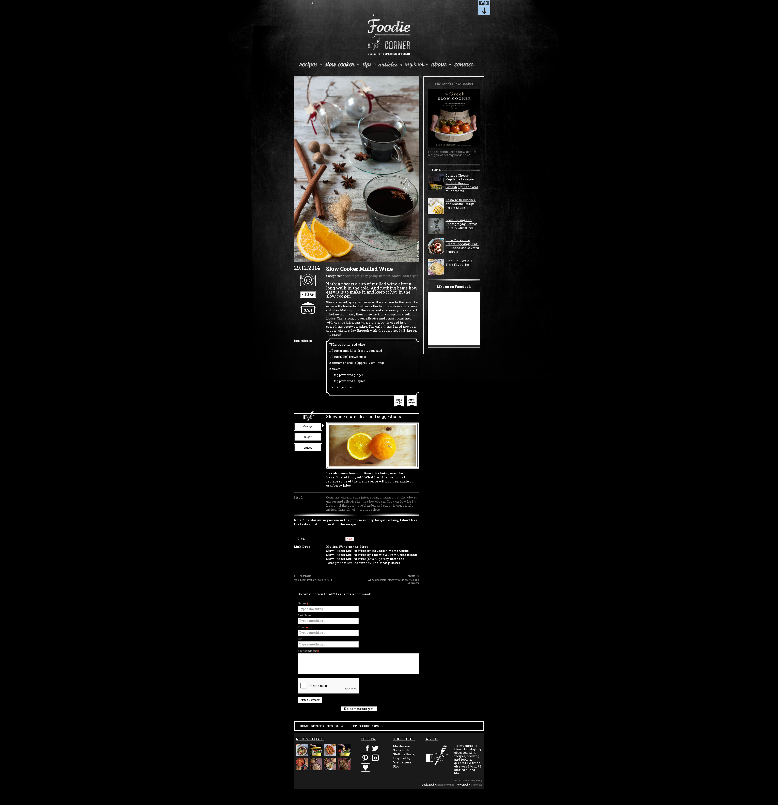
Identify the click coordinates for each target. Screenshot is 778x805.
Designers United (445, 784)
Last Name (305, 615)
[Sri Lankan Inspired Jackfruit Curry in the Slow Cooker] (330, 764)
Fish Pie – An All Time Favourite (459, 263)
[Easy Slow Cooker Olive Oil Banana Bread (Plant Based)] (344, 764)
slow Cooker (342, 64)
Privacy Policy (475, 780)
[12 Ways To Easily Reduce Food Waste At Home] (316, 750)
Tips (368, 64)
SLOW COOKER (346, 726)
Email (302, 627)
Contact (463, 64)
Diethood (397, 559)
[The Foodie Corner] (389, 34)
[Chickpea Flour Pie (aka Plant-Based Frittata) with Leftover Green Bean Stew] (302, 764)
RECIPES (317, 726)
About (440, 64)
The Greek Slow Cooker (415, 64)
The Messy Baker (386, 563)
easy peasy (369, 276)
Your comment (307, 651)
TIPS (329, 726)
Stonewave (476, 784)
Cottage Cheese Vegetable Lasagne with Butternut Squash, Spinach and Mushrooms (462, 183)
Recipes (309, 64)
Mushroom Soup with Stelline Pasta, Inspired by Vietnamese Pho (404, 756)
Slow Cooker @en (405, 276)
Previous (313, 577)
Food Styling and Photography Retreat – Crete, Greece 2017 (461, 224)
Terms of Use (460, 780)
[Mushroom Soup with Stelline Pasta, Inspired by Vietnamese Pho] (302, 750)
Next (393, 579)
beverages (352, 276)
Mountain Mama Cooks (390, 551)
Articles (389, 64)
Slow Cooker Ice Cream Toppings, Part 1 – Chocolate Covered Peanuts (462, 246)
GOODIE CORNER (371, 726)
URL (300, 639)
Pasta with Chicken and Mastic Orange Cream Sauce (461, 204)
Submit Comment (310, 699)
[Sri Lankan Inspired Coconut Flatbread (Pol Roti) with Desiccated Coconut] (316, 764)
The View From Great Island (394, 555)
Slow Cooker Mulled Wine (359, 268)
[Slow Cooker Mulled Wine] (356, 169)
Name (302, 603)
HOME (304, 726)
